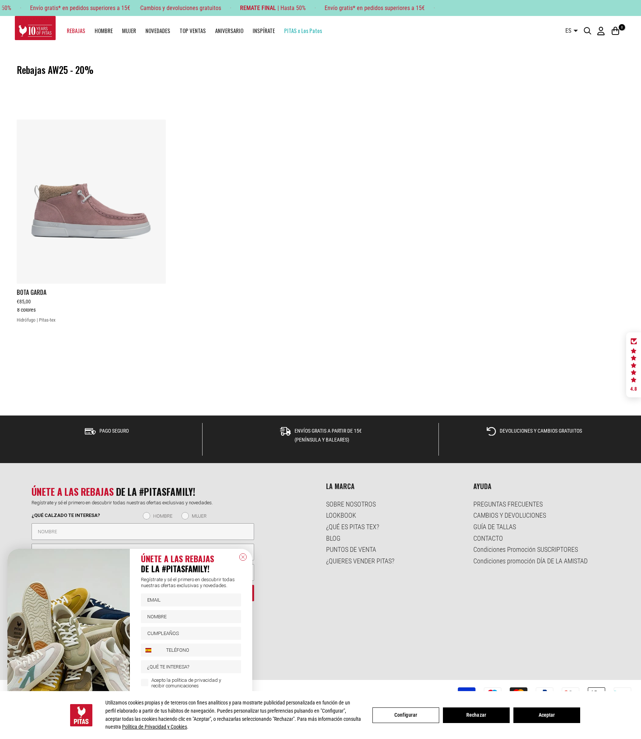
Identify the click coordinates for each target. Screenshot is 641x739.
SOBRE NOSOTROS (351, 504)
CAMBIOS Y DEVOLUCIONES (509, 515)
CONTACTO (488, 538)
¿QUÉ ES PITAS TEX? (352, 527)
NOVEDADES (157, 30)
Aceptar (547, 715)
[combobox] (151, 650)
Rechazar (476, 715)
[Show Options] (234, 667)
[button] (633, 365)
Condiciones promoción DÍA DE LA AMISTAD (530, 561)
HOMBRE (104, 30)
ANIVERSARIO (229, 30)
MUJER (129, 30)
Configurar (405, 715)
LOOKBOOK (341, 515)
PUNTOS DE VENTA (351, 549)
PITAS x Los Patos (303, 30)
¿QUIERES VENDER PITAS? (360, 561)
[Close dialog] (243, 557)
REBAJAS (76, 30)
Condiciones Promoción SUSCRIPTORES (525, 549)
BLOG (333, 538)
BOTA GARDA (31, 292)
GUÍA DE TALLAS (494, 527)
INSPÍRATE (264, 30)
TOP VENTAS (193, 30)
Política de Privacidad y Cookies (154, 727)
